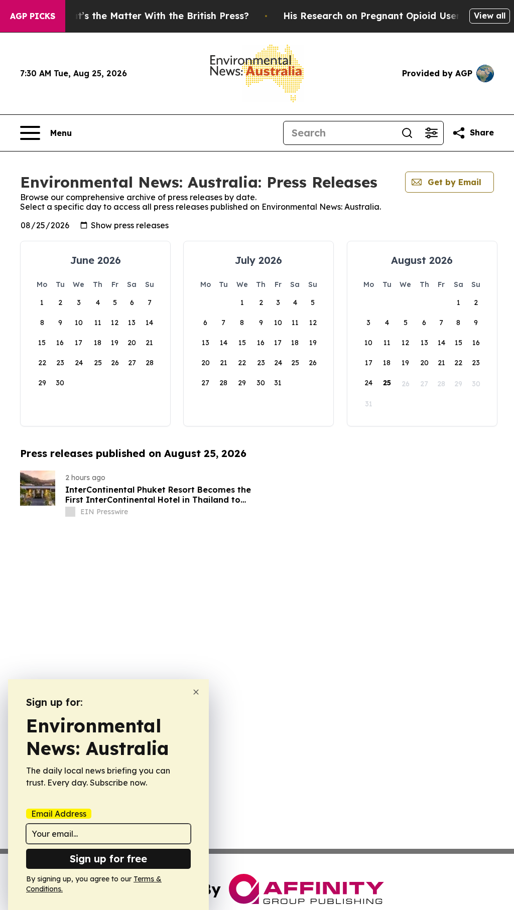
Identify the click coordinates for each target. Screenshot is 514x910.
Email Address (58, 814)
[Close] (196, 692)
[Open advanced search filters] (431, 132)
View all (489, 16)
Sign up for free (108, 858)
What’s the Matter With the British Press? (153, 16)
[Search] (407, 132)
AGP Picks (32, 16)
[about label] (70, 512)
